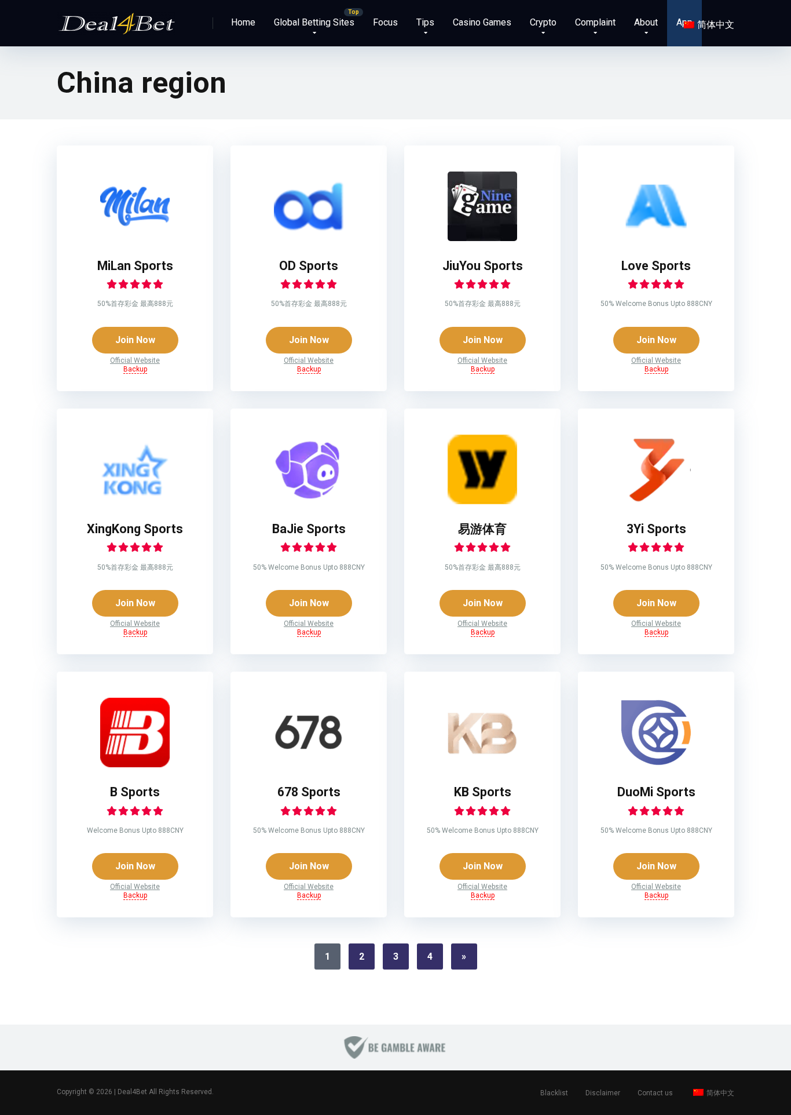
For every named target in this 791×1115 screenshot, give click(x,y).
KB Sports (482, 792)
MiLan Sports (135, 265)
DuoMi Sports (656, 792)
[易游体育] (482, 501)
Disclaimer (602, 1093)
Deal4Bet (132, 1092)
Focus (385, 22)
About (646, 22)
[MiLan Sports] (135, 237)
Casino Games (482, 22)
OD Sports (308, 265)
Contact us (655, 1093)
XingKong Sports (135, 529)
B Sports (135, 792)
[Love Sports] (656, 237)
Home (243, 22)
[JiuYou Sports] (482, 237)
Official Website (135, 360)
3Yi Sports (656, 529)
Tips (425, 22)
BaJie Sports (309, 529)
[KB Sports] (482, 764)
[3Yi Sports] (656, 501)
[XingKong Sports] (135, 501)
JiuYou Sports (482, 265)
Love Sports (656, 265)
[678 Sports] (308, 764)
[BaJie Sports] (308, 501)
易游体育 (482, 529)
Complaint (595, 22)
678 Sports (308, 792)
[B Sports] (135, 764)
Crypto (543, 22)
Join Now (135, 339)
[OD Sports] (308, 237)
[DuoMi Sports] (656, 764)
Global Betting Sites (314, 22)
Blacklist (554, 1093)
